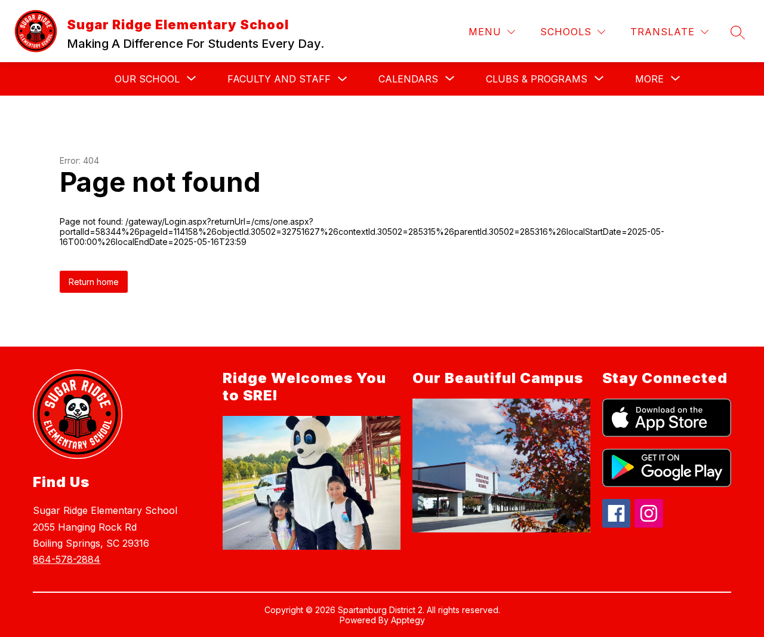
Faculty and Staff (279, 79)
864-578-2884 (66, 559)
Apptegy (408, 620)
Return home (94, 282)
